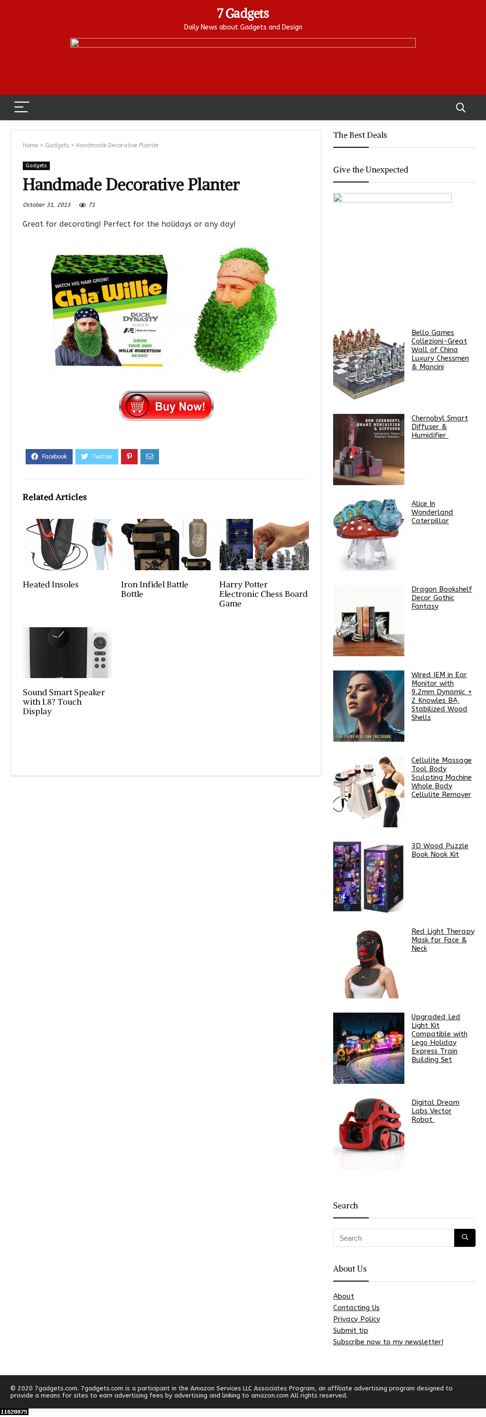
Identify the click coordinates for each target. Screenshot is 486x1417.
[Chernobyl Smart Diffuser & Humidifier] (368, 449)
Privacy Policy (356, 1319)
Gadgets (57, 145)
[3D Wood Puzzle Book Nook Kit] (368, 877)
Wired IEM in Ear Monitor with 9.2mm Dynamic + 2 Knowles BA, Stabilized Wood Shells (441, 696)
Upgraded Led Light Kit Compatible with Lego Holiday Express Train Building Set (439, 1038)
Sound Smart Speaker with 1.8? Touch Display (64, 702)
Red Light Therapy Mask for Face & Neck (443, 940)
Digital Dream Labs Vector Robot (435, 1111)
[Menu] (21, 107)
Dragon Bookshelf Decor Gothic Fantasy (441, 598)
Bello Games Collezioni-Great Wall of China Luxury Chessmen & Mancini (440, 349)
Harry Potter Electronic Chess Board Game (263, 594)
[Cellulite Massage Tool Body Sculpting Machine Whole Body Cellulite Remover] (368, 791)
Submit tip (350, 1330)
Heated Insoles (51, 584)
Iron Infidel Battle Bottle (154, 589)
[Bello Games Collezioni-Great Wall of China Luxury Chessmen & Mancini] (368, 364)
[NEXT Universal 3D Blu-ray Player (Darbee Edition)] (476, 1393)
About (343, 1296)
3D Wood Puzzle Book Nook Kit (439, 850)
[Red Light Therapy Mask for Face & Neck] (368, 962)
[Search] (460, 107)
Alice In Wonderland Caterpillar (432, 512)
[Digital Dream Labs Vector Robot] (368, 1133)
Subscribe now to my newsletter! (388, 1342)
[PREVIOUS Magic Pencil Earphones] (9, 1393)
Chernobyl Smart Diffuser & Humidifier (439, 427)
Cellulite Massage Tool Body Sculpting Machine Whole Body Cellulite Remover (441, 777)
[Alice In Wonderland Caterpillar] (368, 535)
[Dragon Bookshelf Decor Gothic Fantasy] (368, 620)
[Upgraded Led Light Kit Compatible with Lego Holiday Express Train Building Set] (368, 1048)
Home (30, 145)
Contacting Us (356, 1307)
